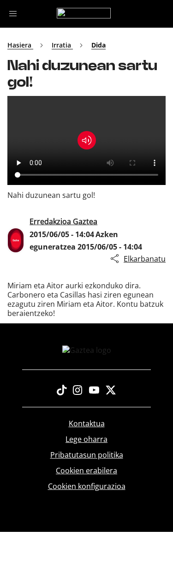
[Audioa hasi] (87, 140)
